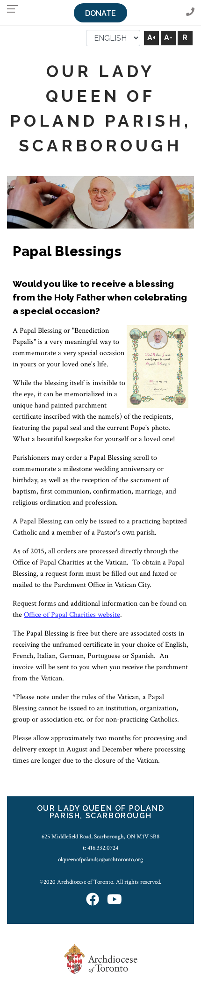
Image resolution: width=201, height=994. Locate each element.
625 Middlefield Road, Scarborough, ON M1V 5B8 (100, 836)
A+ (151, 37)
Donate (100, 13)
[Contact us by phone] (190, 12)
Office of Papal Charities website (72, 615)
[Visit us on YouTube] (114, 899)
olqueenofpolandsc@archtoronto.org (100, 859)
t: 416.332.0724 (100, 847)
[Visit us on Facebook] (92, 899)
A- (168, 37)
